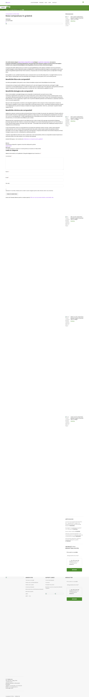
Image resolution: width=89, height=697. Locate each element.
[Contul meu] (80, 2)
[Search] (78, 2)
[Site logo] (8, 2)
